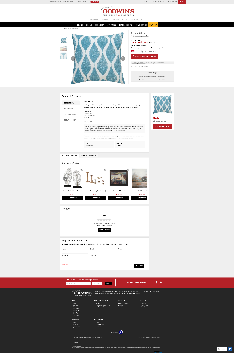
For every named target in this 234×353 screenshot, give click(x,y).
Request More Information (145, 56)
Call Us (95, 2)
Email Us (163, 79)
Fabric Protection (77, 326)
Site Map (148, 337)
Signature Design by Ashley (141, 36)
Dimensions (69, 109)
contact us (110, 131)
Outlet (153, 25)
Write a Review (104, 230)
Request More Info (163, 126)
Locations (105, 20)
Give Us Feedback (123, 307)
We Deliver (135, 20)
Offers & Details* (155, 337)
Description (69, 103)
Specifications (70, 114)
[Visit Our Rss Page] (160, 282)
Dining (89, 25)
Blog (143, 20)
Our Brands (76, 315)
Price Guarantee (145, 307)
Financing (125, 20)
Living (80, 25)
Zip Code (65, 255)
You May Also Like (69, 156)
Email (92, 249)
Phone (120, 249)
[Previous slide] (65, 179)
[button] (123, 58)
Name (64, 249)
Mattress (111, 25)
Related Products (89, 156)
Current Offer (93, 20)
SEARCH (148, 2)
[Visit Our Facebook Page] (156, 282)
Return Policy (70, 120)
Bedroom (99, 25)
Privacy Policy (141, 337)
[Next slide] (143, 179)
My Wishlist (98, 326)
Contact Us (115, 20)
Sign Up (108, 283)
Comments (94, 255)
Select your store (138, 63)
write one (108, 226)
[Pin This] (132, 51)
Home (61, 28)
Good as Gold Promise (101, 307)
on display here (143, 66)
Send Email (139, 266)
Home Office (141, 25)
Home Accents (125, 25)
